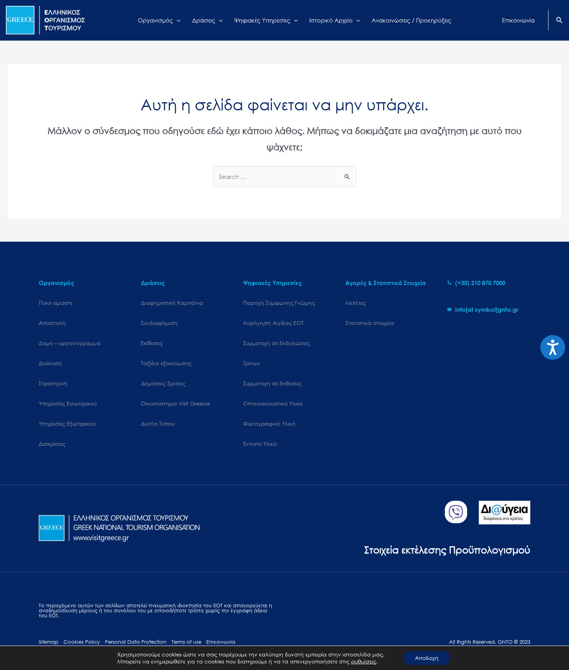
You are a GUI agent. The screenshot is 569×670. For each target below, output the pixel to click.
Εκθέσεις (152, 343)
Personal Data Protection (135, 642)
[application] (176, 20)
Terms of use (186, 642)
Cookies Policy (81, 642)
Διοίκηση (50, 363)
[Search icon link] (559, 21)
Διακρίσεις (52, 443)
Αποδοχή (427, 657)
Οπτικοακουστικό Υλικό (273, 403)
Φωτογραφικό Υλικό (269, 423)
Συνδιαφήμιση (159, 322)
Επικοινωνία (220, 642)
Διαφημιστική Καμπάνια (172, 302)
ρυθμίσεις (363, 661)
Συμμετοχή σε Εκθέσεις (272, 383)
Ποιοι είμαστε (56, 302)
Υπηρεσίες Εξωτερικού (67, 423)
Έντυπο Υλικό (260, 443)
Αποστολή (52, 322)
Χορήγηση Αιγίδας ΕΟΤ (273, 322)
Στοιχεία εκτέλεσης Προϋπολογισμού (447, 549)
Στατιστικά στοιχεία (369, 322)
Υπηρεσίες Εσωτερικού (68, 403)
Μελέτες (355, 302)
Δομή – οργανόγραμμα (70, 343)
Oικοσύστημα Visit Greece (175, 403)
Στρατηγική (53, 383)
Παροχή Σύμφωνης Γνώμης (279, 302)
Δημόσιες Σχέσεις (163, 383)
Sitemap (48, 642)
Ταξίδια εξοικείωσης (166, 363)
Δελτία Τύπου (158, 423)
